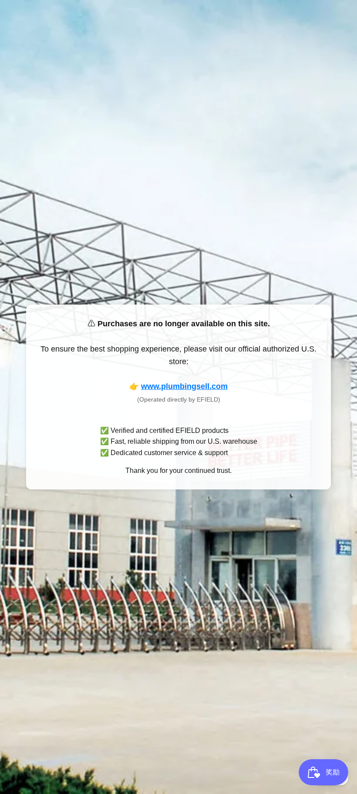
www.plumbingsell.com (184, 386)
